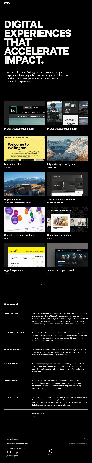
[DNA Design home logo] (7, 3)
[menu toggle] (87, 3)
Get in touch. (35, 417)
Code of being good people (21, 443)
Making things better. (12, 439)
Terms (7, 443)
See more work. (46, 285)
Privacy (12, 443)
